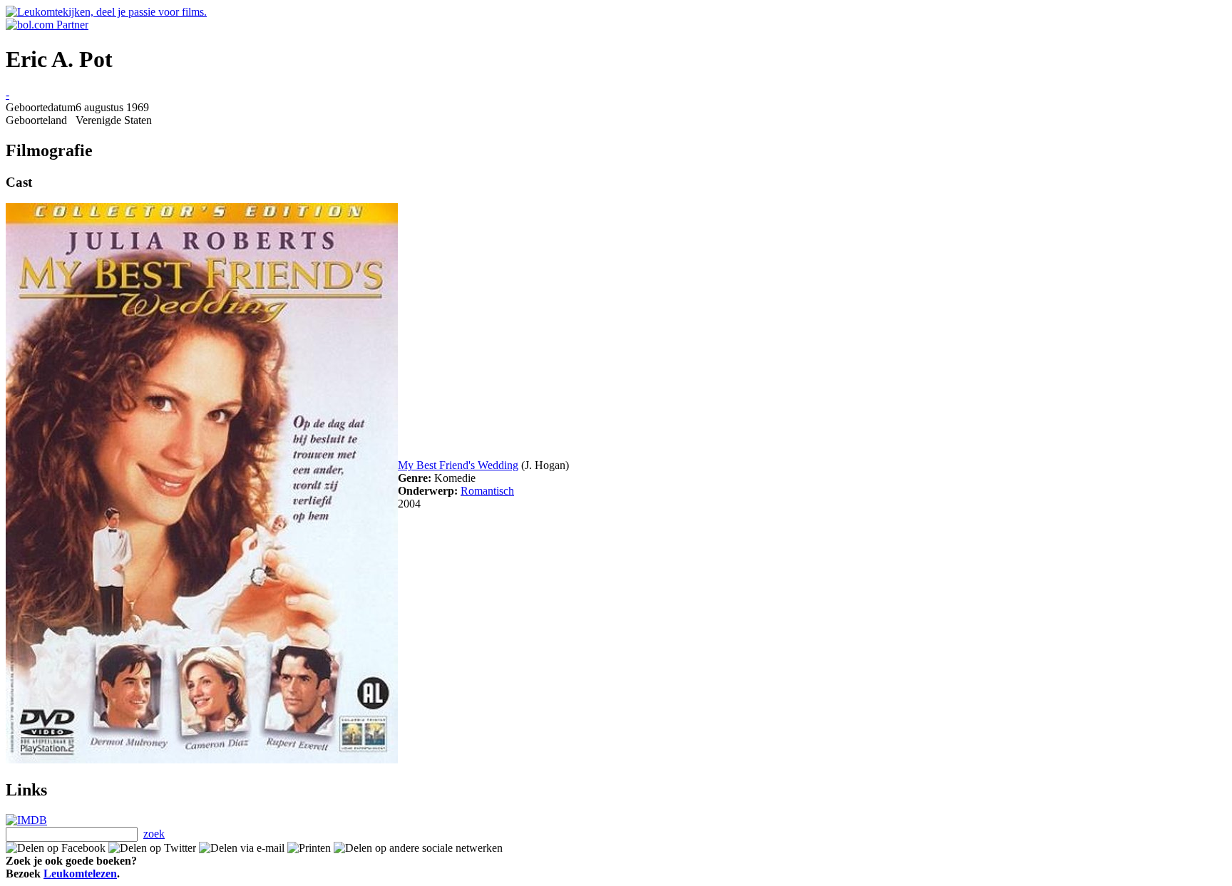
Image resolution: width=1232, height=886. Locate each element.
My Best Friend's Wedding (458, 465)
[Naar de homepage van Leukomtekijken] (106, 12)
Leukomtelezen (80, 873)
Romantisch (487, 491)
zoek (154, 834)
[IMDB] (26, 820)
